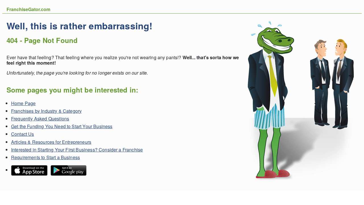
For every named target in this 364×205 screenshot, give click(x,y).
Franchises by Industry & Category (46, 111)
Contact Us (22, 134)
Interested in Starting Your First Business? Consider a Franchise (77, 149)
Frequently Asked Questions (40, 118)
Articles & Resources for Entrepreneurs (51, 142)
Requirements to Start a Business (45, 157)
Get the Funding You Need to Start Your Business (62, 126)
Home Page (23, 103)
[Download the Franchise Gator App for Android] (70, 170)
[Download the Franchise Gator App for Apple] (30, 170)
